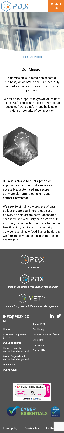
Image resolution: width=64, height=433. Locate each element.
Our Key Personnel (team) (46, 334)
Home (25, 56)
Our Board (38, 339)
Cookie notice (32, 428)
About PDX (39, 324)
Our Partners (10, 364)
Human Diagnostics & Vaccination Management (16, 349)
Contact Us (56, 6)
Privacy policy (10, 428)
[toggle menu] (42, 6)
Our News (38, 345)
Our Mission (10, 369)
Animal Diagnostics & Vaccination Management (16, 358)
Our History (39, 329)
